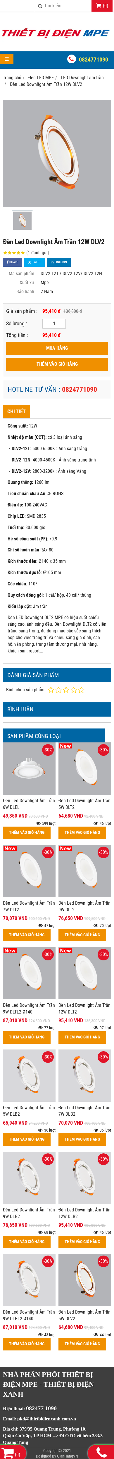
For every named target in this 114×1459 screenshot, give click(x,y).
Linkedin (60, 262)
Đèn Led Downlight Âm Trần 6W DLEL (29, 804)
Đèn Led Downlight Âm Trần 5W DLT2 (84, 804)
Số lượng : (16, 323)
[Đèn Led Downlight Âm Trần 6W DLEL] (29, 793)
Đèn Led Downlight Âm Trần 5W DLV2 (84, 1315)
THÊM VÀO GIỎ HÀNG (57, 364)
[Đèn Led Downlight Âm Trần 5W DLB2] (29, 1100)
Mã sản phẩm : (23, 273)
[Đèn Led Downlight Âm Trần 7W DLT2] (29, 895)
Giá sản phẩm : (21, 311)
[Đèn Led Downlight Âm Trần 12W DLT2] (84, 997)
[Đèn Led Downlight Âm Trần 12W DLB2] (84, 1202)
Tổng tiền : (17, 335)
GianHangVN (67, 1456)
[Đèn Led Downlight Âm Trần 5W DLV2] (84, 1304)
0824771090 (93, 59)
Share (13, 262)
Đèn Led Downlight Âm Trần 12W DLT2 (84, 1008)
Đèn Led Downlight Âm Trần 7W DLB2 (84, 1111)
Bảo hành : (26, 291)
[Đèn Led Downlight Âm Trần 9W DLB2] (29, 1202)
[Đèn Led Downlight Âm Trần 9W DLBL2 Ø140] (29, 1304)
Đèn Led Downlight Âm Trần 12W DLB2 (84, 1213)
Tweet (36, 262)
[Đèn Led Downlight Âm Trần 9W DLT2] (84, 895)
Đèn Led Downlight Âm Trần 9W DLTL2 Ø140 (29, 1008)
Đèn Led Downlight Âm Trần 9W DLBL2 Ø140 (29, 1315)
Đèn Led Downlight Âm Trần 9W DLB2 (29, 1213)
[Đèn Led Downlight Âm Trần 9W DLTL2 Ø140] (29, 997)
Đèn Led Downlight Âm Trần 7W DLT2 (29, 906)
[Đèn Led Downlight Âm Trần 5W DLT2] (84, 793)
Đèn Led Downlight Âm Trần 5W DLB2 (29, 1111)
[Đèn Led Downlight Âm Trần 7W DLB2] (84, 1100)
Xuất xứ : (28, 282)
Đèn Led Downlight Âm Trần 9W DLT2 (84, 906)
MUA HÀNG (57, 348)
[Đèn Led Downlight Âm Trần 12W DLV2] (57, 153)
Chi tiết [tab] (16, 411)
